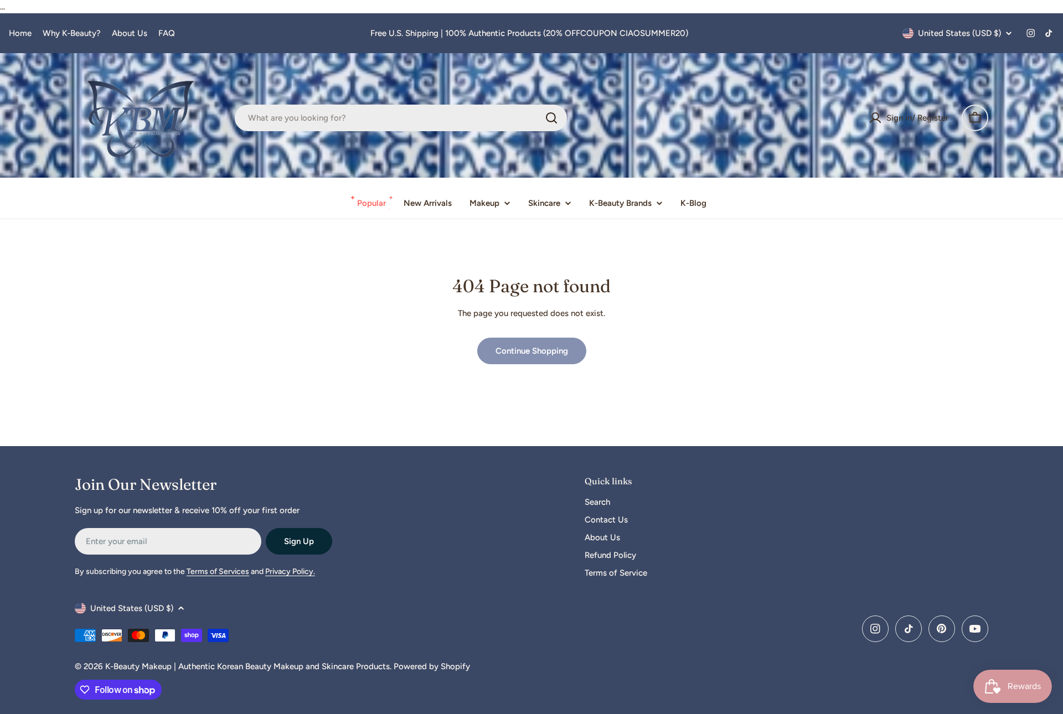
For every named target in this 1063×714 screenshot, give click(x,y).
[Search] (551, 118)
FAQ (166, 33)
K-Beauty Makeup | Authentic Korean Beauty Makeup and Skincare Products (247, 666)
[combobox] (401, 118)
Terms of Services (218, 571)
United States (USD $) (959, 33)
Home (20, 33)
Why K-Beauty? (72, 33)
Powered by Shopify (432, 666)
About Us (129, 33)
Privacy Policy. (290, 571)
